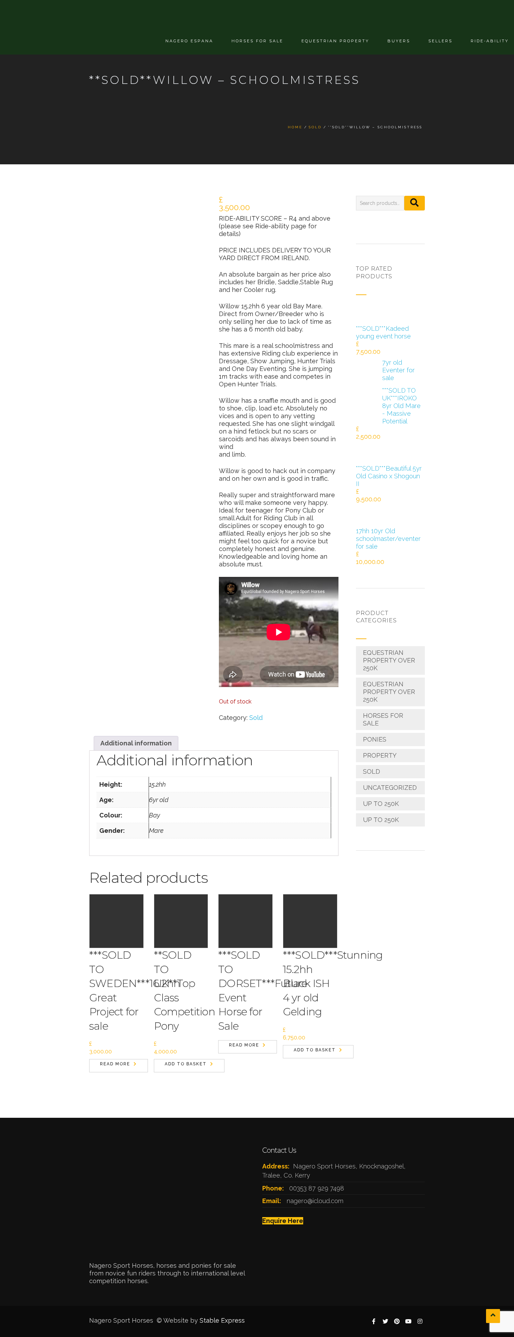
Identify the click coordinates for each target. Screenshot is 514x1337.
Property (380, 755)
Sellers (440, 40)
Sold (256, 717)
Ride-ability (490, 40)
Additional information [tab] (136, 743)
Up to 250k (381, 803)
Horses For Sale (257, 40)
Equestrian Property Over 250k (389, 660)
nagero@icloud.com (315, 1200)
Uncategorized (390, 787)
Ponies (374, 739)
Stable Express (222, 1320)
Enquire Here (282, 1220)
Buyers (398, 40)
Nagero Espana (189, 40)
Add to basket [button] (186, 1063)
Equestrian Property (335, 40)
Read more (115, 1063)
